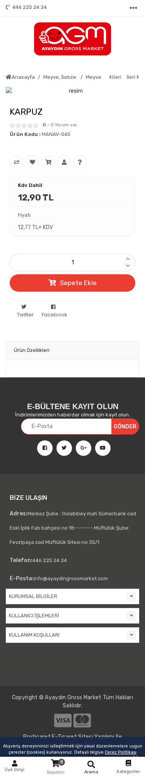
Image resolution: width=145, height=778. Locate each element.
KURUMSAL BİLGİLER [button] (33, 596)
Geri (116, 77)
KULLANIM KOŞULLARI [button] (34, 635)
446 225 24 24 (29, 7)
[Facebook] (41, 448)
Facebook (54, 314)
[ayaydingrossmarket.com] (72, 39)
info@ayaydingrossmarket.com (59, 578)
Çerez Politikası (120, 752)
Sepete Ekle (78, 283)
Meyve (93, 77)
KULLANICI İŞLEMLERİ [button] (34, 615)
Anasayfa (23, 77)
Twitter (25, 314)
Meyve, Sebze (60, 77)
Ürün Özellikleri (31, 350)
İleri (131, 77)
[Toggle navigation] (134, 8)
